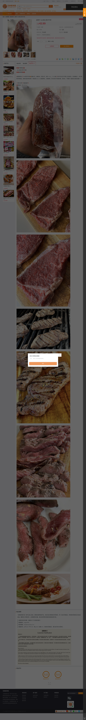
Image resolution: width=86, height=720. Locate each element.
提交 (43, 363)
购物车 (84, 12)
